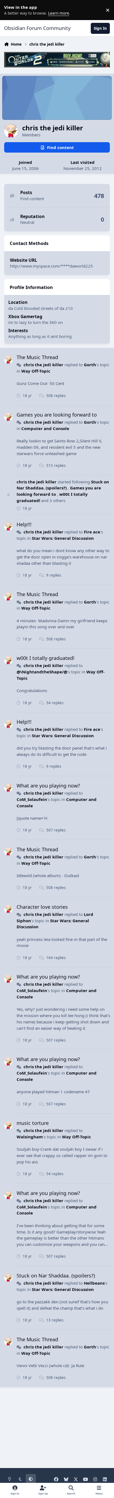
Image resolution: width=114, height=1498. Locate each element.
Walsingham (30, 1136)
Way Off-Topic (35, 371)
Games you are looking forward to (57, 414)
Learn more (11, 10)
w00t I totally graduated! (45, 658)
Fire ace (92, 532)
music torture (33, 1123)
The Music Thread (37, 357)
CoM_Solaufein (32, 799)
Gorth (90, 364)
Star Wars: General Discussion (63, 538)
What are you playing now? (48, 785)
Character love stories (42, 907)
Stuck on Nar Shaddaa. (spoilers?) (63, 485)
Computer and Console (45, 428)
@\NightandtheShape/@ (42, 671)
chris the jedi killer (43, 364)
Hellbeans (94, 1283)
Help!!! (24, 524)
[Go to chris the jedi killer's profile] (8, 360)
